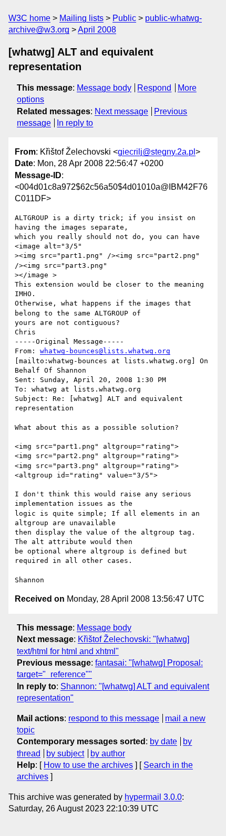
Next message (121, 111)
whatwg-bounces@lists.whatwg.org (105, 351)
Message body (104, 87)
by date (163, 741)
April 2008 (97, 29)
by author (107, 753)
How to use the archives (88, 765)
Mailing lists (81, 18)
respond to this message (113, 718)
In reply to (75, 122)
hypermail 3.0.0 (153, 796)
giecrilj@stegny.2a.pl (157, 151)
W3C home (29, 18)
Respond (154, 87)
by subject (65, 753)
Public (124, 18)
